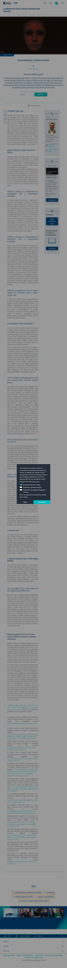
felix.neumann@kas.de (53, 145)
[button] (2, 909)
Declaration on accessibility (54, 955)
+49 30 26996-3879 (53, 150)
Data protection (28, 955)
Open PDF (41, 94)
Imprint (18, 955)
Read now (52, 200)
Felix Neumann (33, 69)
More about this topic (52, 221)
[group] (10, 915)
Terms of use (39, 955)
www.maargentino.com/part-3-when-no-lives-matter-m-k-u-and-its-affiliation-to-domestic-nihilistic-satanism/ (22, 837)
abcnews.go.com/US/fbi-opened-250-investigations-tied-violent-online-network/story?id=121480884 (22, 789)
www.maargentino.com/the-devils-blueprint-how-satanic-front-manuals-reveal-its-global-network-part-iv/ (21, 824)
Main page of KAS (9, 955)
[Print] (5, 115)
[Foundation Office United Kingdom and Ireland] (15, 3)
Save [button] (25, 502)
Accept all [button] (41, 502)
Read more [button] (35, 481)
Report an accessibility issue (34, 957)
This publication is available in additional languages (33, 92)
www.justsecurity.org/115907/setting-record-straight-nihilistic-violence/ (21, 748)
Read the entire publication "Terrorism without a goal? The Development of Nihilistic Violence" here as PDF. (22, 707)
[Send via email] (5, 118)
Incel (36, 357)
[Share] (5, 122)
